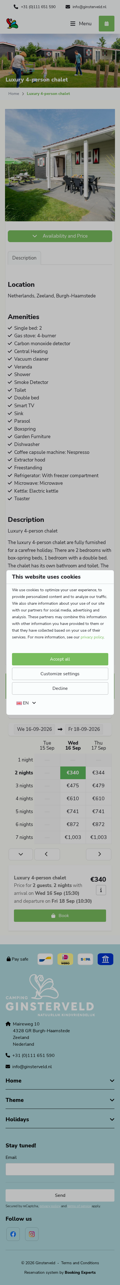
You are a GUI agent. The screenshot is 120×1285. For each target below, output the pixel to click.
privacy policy (92, 637)
